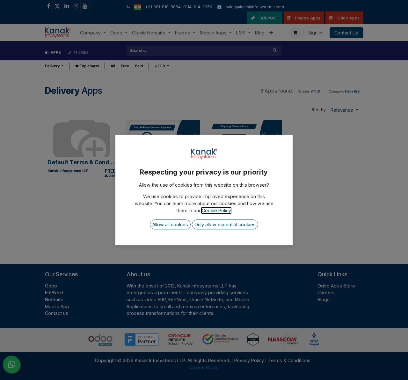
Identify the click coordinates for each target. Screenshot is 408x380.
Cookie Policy (216, 210)
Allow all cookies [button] (170, 224)
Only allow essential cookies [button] (225, 224)
